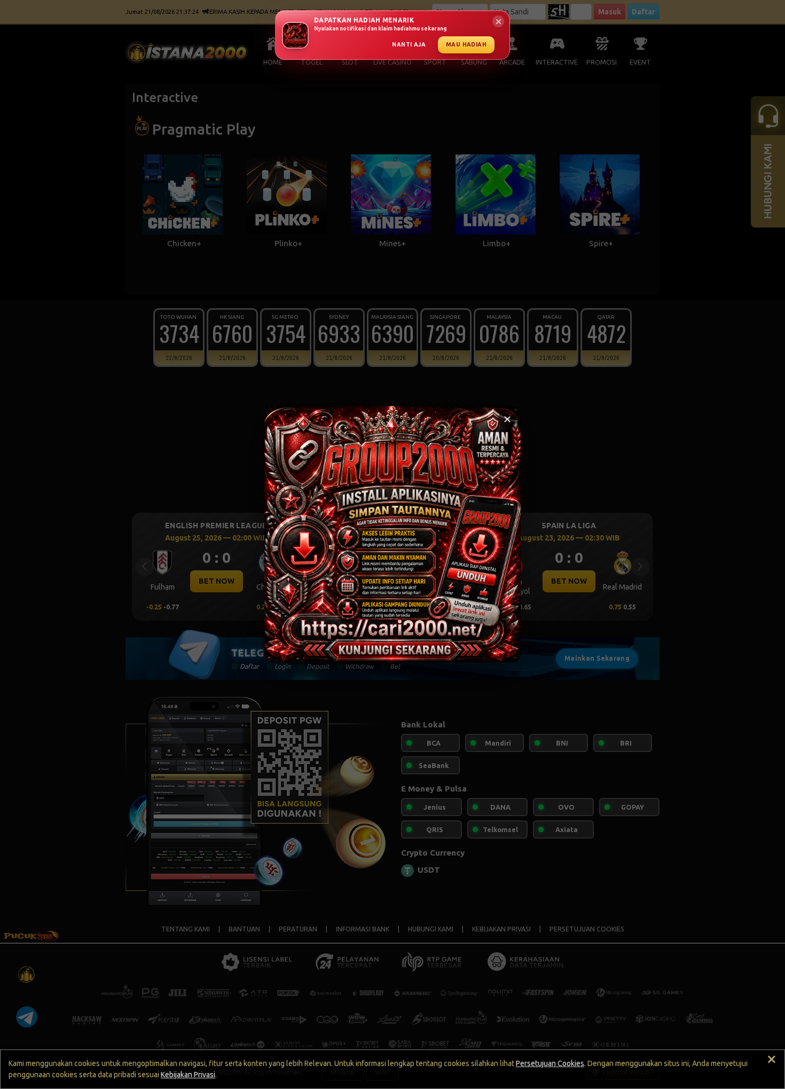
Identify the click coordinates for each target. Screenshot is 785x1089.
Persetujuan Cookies (550, 1063)
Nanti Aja (409, 44)
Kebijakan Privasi (188, 1074)
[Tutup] (507, 419)
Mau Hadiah (466, 44)
